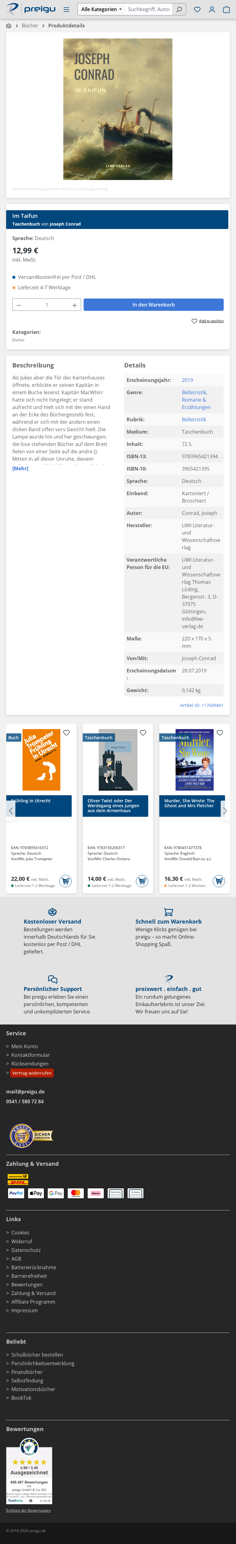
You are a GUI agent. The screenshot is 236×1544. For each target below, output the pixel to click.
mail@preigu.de (25, 1091)
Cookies (20, 1232)
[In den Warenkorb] (65, 881)
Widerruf (21, 1241)
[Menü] (66, 9)
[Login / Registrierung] (212, 9)
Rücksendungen (30, 1063)
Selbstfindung (27, 1380)
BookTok (21, 1397)
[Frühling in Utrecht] (41, 760)
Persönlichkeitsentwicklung (42, 1363)
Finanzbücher (27, 1372)
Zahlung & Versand (33, 1293)
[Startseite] (9, 25)
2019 (187, 380)
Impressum (24, 1310)
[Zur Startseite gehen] (30, 8)
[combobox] (148, 9)
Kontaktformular (30, 1055)
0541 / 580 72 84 (25, 1101)
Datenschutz (26, 1250)
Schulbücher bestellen (37, 1354)
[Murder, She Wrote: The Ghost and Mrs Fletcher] (194, 760)
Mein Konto (24, 1046)
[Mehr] (20, 468)
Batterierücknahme (33, 1267)
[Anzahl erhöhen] (75, 305)
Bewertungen (26, 1284)
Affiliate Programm (33, 1301)
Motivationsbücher (33, 1389)
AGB (16, 1258)
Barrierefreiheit (29, 1276)
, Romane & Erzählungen (196, 400)
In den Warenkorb (153, 304)
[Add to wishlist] (66, 733)
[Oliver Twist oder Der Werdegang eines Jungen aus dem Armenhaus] (118, 760)
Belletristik (194, 392)
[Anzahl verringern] (18, 305)
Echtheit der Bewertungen (28, 1510)
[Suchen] (179, 9)
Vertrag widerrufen (32, 1073)
